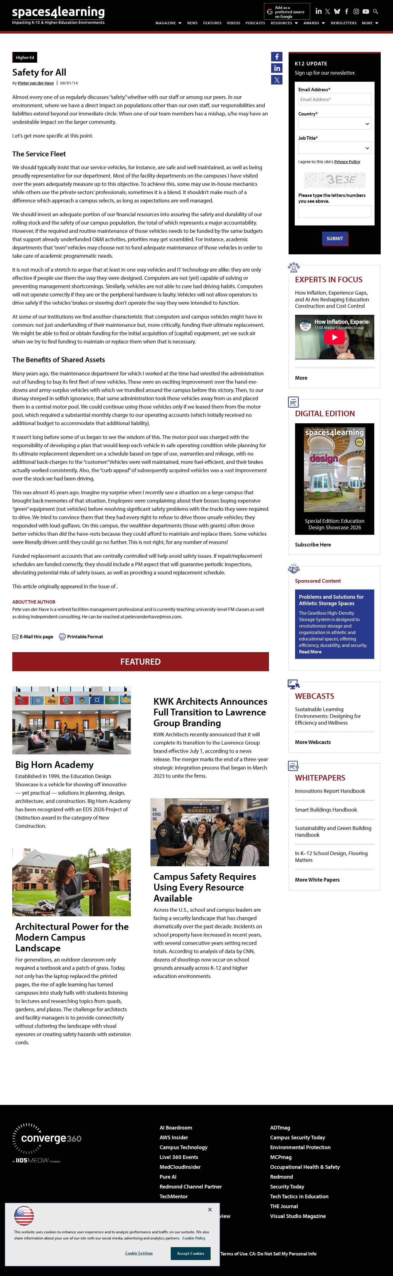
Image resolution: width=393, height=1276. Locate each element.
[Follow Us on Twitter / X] (327, 11)
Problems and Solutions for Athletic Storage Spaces (331, 600)
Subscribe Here (313, 544)
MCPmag (281, 1157)
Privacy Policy (347, 161)
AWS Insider (174, 1137)
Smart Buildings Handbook (326, 809)
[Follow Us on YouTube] (366, 11)
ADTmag (280, 1127)
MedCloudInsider (180, 1166)
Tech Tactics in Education (299, 1196)
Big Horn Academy (54, 764)
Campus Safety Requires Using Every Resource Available (205, 887)
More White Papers (317, 879)
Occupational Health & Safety (305, 1166)
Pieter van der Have (36, 83)
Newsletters (344, 23)
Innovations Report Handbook (330, 790)
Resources (281, 23)
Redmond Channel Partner (191, 1186)
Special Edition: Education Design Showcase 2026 (334, 524)
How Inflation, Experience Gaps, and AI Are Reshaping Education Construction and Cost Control (332, 299)
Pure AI (168, 1176)
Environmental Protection (300, 1147)
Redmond (281, 1176)
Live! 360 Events (179, 1157)
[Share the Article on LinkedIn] (277, 68)
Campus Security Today (297, 1137)
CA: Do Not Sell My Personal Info (283, 1254)
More (367, 23)
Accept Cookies (190, 1253)
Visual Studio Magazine (298, 1215)
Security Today (287, 1186)
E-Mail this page (36, 636)
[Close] (210, 1209)
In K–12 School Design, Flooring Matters (331, 856)
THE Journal (284, 1206)
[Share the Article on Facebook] (277, 57)
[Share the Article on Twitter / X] (277, 80)
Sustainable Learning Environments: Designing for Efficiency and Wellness (328, 716)
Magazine (166, 23)
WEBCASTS (314, 695)
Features (212, 23)
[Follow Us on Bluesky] (337, 11)
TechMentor (174, 1196)
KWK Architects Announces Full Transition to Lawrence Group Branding (210, 712)
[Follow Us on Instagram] (356, 11)
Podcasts (255, 23)
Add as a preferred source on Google (290, 11)
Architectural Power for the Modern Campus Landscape (72, 937)
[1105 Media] (49, 1194)
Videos (233, 23)
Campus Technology (184, 1147)
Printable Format (85, 636)
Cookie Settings (139, 1253)
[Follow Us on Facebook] (347, 11)
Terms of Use (233, 1254)
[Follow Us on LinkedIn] (319, 11)
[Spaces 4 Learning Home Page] (58, 15)
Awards (311, 23)
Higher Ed (25, 57)
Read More (310, 651)
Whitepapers (320, 777)
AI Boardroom (176, 1127)
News (192, 23)
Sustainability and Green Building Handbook (333, 831)
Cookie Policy (193, 1237)
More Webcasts (313, 742)
